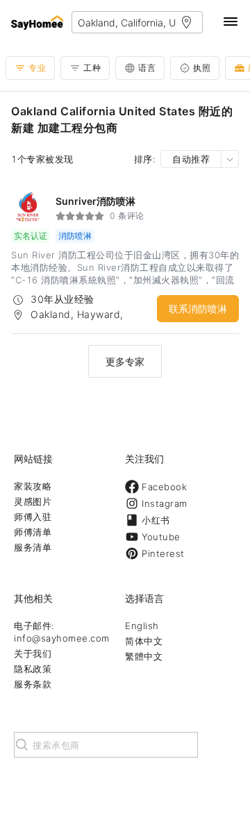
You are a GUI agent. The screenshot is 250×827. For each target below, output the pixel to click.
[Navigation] (230, 22)
